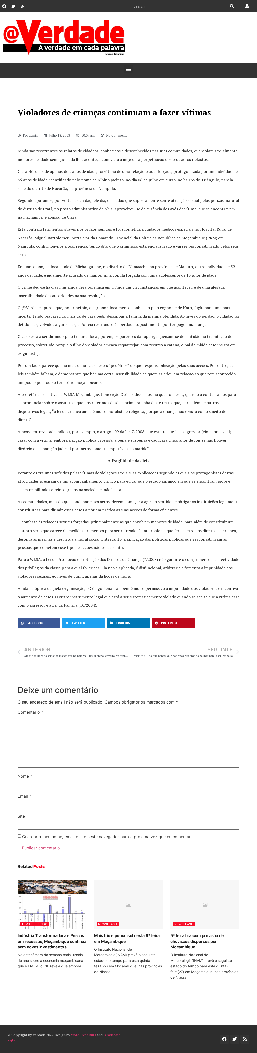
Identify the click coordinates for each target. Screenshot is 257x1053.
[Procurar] (231, 6)
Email (24, 796)
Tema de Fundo (34, 924)
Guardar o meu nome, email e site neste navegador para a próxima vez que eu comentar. (106, 837)
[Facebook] (4, 6)
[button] (128, 69)
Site (21, 816)
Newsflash (107, 924)
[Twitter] (13, 6)
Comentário (30, 712)
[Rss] (23, 6)
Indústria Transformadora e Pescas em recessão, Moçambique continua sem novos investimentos (52, 941)
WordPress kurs (83, 1034)
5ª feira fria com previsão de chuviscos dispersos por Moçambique (197, 941)
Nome (25, 776)
